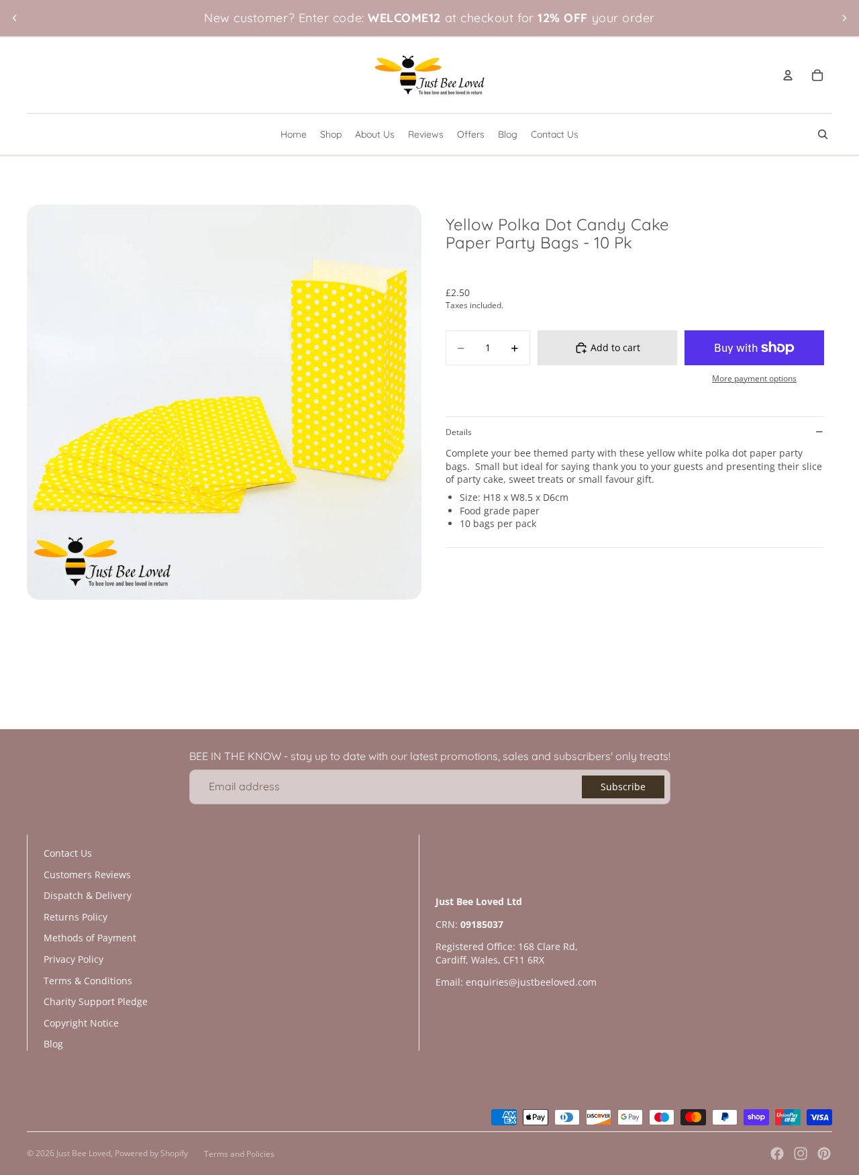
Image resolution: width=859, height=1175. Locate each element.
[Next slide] (844, 18)
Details (459, 432)
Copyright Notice (81, 1023)
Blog (53, 1043)
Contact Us (68, 853)
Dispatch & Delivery (88, 895)
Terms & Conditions (88, 980)
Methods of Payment (90, 937)
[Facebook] (777, 1153)
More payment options (754, 378)
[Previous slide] (15, 18)
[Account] (788, 75)
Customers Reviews (87, 874)
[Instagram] (801, 1153)
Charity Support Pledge (96, 1001)
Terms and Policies (239, 1154)
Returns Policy (75, 916)
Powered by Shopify (151, 1153)
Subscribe (623, 786)
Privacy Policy (73, 959)
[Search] (823, 134)
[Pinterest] (824, 1153)
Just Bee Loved (83, 1153)
